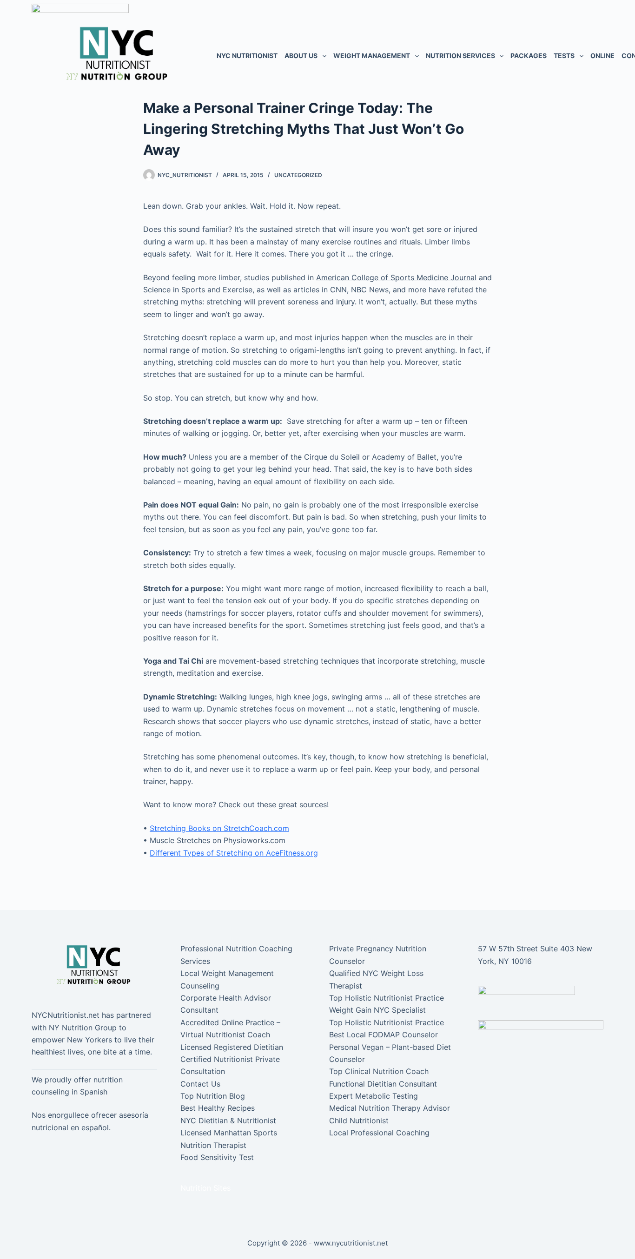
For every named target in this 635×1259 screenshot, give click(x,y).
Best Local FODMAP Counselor (383, 1034)
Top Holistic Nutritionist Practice (386, 997)
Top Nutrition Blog (212, 1096)
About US (301, 55)
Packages (528, 55)
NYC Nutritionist (247, 55)
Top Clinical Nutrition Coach (379, 1071)
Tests (564, 55)
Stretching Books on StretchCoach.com (219, 828)
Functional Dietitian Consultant (383, 1083)
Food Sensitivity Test (217, 1157)
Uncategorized (298, 174)
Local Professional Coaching (379, 1132)
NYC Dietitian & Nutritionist (228, 1120)
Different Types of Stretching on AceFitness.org (234, 852)
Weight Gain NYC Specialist (377, 1010)
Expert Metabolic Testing (373, 1096)
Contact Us (200, 1083)
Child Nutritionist (359, 1120)
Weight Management (371, 55)
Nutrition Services (460, 55)
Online (602, 55)
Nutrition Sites (205, 1188)
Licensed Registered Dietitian (231, 1047)
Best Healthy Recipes (217, 1108)
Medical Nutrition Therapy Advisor (389, 1108)
